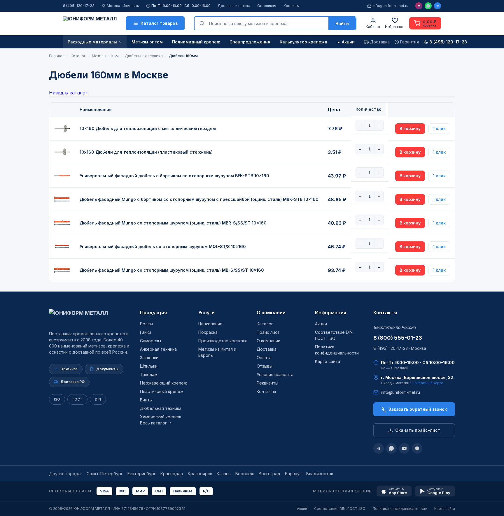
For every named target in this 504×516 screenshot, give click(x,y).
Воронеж (244, 473)
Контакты (292, 5)
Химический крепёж (160, 416)
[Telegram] (437, 5)
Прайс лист (268, 332)
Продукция (153, 312)
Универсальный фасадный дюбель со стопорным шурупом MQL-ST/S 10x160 (163, 246)
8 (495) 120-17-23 (78, 5)
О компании (271, 312)
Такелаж (149, 374)
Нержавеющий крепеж (163, 382)
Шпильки (149, 366)
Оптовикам (266, 5)
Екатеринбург (141, 473)
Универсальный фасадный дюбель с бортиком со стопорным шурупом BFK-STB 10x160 (174, 175)
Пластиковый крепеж (161, 391)
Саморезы (150, 340)
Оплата (264, 357)
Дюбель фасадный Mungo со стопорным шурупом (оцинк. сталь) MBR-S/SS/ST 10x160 (173, 222)
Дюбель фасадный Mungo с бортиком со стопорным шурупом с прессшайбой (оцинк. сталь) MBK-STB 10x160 (199, 199)
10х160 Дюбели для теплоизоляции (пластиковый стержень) (146, 152)
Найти (342, 23)
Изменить (131, 5)
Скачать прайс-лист (417, 430)
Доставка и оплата (234, 5)
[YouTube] (404, 448)
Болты (146, 323)
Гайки (145, 332)
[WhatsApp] (428, 5)
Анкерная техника (158, 349)
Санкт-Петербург (105, 473)
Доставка (266, 349)
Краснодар (171, 473)
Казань (224, 473)
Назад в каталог (68, 93)
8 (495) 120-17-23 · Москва (399, 348)
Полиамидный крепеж (196, 41)
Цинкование (210, 323)
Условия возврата (275, 374)
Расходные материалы (92, 41)
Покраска (208, 332)
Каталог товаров (159, 23)
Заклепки (149, 357)
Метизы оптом (147, 41)
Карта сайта (327, 361)
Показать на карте (427, 383)
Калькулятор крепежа (303, 41)
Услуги (206, 312)
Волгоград (269, 473)
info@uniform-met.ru (390, 5)
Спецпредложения (250, 41)
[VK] (417, 448)
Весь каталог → (156, 422)
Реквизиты (267, 382)
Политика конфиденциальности (399, 508)
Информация (330, 312)
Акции (348, 41)
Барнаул (293, 473)
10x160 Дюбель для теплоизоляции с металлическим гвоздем (148, 128)
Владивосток (319, 473)
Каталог (265, 323)
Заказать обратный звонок (417, 409)
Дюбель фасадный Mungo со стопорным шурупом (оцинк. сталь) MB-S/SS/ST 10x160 (172, 270)
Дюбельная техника (160, 408)
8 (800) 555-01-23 (397, 338)
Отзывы (264, 366)
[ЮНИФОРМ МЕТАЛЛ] (90, 23)
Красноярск (200, 473)
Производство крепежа (222, 340)
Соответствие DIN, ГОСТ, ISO (339, 508)
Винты (146, 399)
